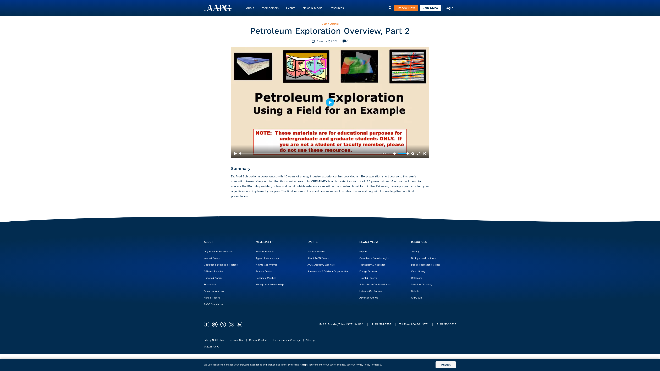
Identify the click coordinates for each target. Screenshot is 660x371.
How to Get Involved (266, 265)
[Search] (390, 8)
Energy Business (368, 271)
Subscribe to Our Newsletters (375, 284)
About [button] (250, 8)
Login (449, 8)
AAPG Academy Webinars (321, 265)
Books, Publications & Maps (425, 265)
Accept (446, 364)
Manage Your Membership (270, 284)
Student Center (264, 271)
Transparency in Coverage (287, 340)
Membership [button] (270, 8)
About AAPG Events (318, 258)
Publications (210, 284)
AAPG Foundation (213, 304)
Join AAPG (430, 8)
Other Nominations (214, 291)
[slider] (310, 153)
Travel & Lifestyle (368, 278)
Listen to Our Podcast (370, 291)
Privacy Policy (363, 365)
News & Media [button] (312, 8)
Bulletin (415, 291)
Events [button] (290, 8)
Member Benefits (265, 251)
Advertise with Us (368, 298)
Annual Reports (212, 298)
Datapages (416, 278)
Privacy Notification (214, 340)
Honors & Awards (213, 278)
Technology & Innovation (372, 265)
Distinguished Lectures (423, 258)
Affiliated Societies (213, 271)
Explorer (363, 251)
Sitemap (310, 340)
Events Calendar (316, 251)
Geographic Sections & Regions (221, 265)
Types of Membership (267, 258)
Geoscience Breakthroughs (374, 258)
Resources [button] (337, 8)
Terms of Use (236, 340)
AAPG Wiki (416, 298)
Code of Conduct (258, 340)
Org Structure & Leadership (218, 251)
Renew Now (406, 8)
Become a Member (266, 278)
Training (415, 251)
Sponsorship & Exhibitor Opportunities (327, 271)
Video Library (418, 271)
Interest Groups (212, 258)
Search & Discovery (421, 284)
